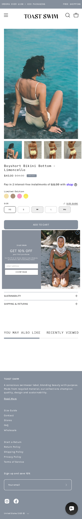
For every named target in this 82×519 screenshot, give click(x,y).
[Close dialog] (77, 232)
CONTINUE (21, 272)
